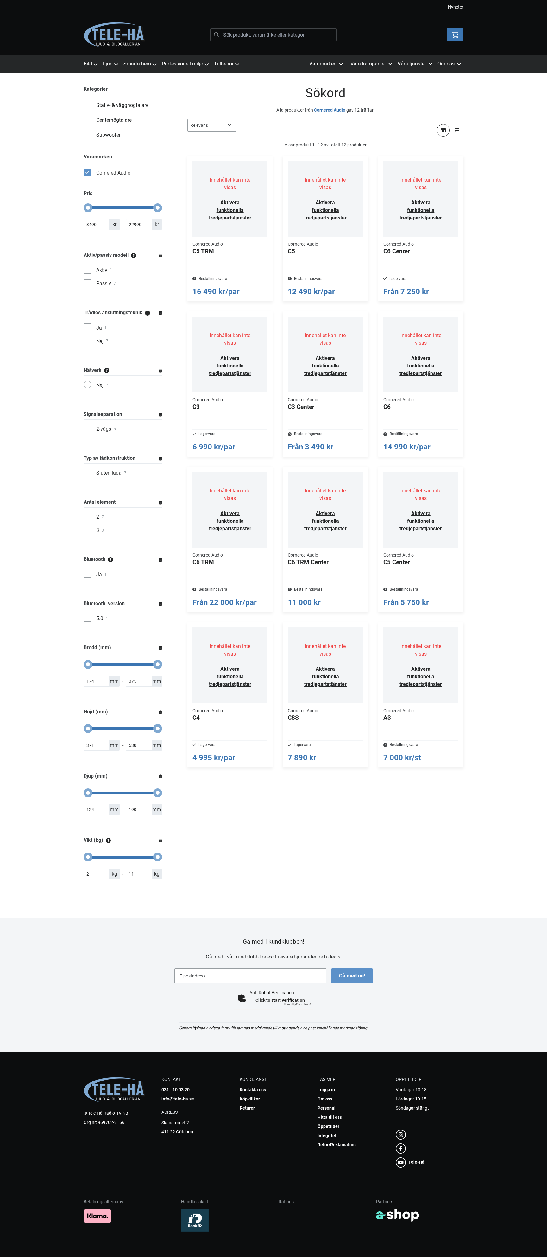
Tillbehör (224, 64)
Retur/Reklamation (337, 1144)
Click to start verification (280, 1000)
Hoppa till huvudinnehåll (271, 8)
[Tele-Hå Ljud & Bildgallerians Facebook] (428, 1148)
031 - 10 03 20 (175, 1089)
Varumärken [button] (322, 64)
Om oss (325, 1098)
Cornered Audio (329, 110)
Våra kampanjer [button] (368, 64)
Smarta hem (137, 64)
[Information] (133, 255)
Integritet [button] (327, 1135)
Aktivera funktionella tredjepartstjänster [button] (230, 210)
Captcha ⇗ (297, 1004)
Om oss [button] (446, 64)
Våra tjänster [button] (412, 64)
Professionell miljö (182, 64)
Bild (88, 64)
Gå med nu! (352, 976)
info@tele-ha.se (177, 1098)
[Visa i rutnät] (443, 130)
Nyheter (455, 6)
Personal (327, 1108)
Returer (247, 1108)
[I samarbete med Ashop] (397, 1215)
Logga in (326, 1089)
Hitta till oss (330, 1117)
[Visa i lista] (457, 130)
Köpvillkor (250, 1098)
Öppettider (328, 1126)
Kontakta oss (253, 1089)
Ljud (108, 64)
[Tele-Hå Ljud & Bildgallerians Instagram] (428, 1135)
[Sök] (216, 34)
